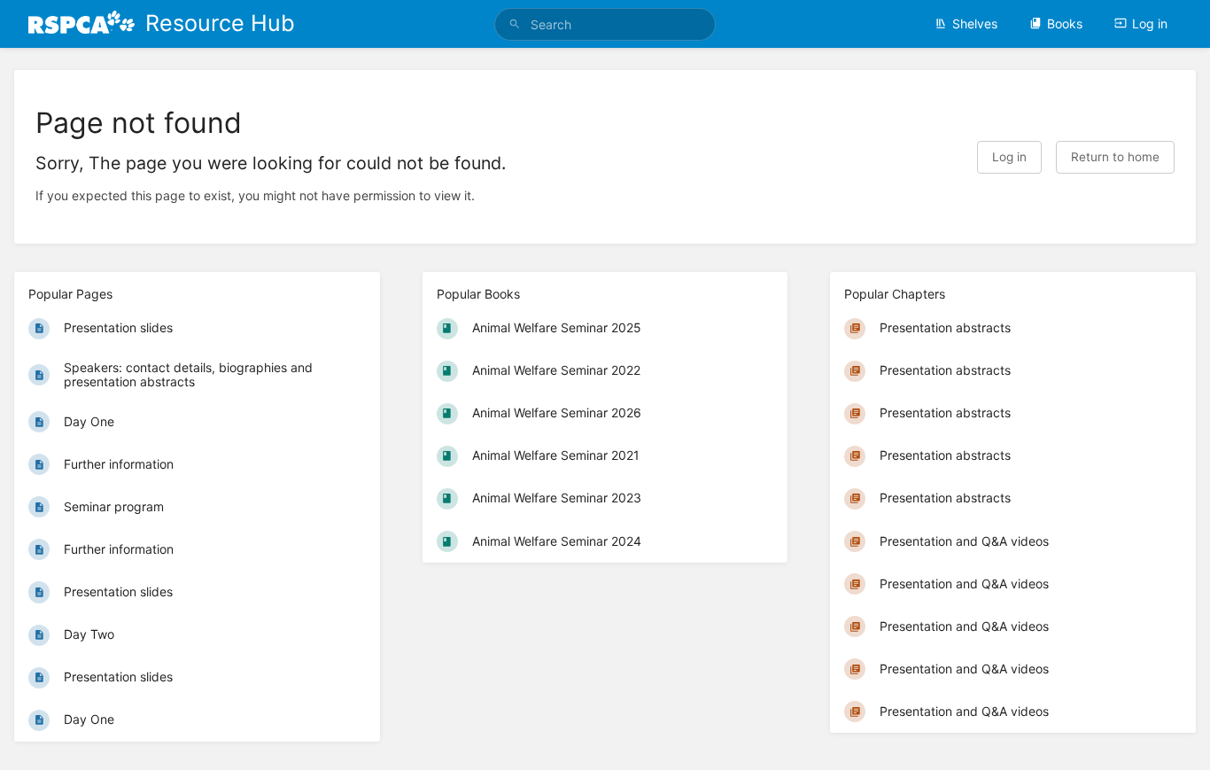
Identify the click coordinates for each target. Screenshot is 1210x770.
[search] (605, 24)
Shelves (974, 23)
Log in (1149, 23)
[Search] (514, 24)
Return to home (1115, 157)
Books (1064, 23)
